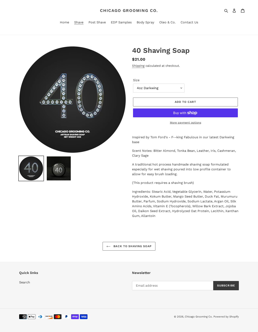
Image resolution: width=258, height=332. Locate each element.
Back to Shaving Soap (132, 246)
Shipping (138, 66)
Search (24, 282)
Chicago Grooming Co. (129, 10)
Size (136, 80)
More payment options (185, 122)
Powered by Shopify (226, 316)
